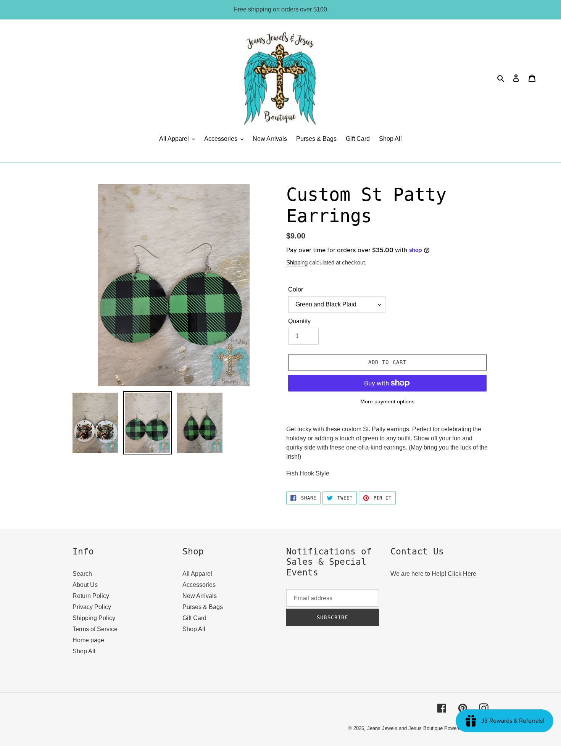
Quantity (299, 321)
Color (295, 289)
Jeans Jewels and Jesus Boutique (405, 728)
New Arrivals (199, 596)
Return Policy (91, 596)
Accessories (199, 585)
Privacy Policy (92, 607)
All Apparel (197, 573)
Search (82, 573)
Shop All (84, 651)
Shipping (297, 262)
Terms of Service (95, 629)
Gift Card (194, 618)
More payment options (387, 401)
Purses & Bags (202, 607)
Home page (88, 640)
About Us (85, 585)
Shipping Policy (94, 618)
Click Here (462, 573)
